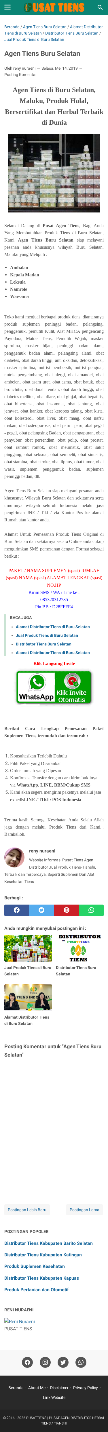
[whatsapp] (91, 910)
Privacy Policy (85, 1387)
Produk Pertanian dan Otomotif (36, 1289)
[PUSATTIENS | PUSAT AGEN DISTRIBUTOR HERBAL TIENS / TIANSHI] (54, 7)
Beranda (16, 1387)
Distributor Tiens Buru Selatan (43, 644)
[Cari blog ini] (100, 7)
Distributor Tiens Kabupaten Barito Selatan (48, 1243)
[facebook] (16, 910)
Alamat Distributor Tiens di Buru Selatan (53, 626)
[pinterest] (66, 910)
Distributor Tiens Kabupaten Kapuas (41, 1278)
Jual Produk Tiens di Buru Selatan (47, 635)
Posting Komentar (20, 74)
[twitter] (41, 910)
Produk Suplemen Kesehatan (34, 1266)
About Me (37, 1387)
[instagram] (45, 1362)
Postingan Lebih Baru (27, 1209)
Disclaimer (59, 1387)
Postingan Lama (84, 1209)
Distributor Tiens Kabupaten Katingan (43, 1255)
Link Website (54, 1397)
